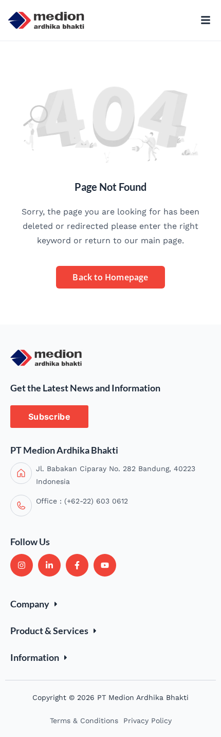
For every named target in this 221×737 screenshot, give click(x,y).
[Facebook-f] (77, 565)
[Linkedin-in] (49, 565)
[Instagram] (21, 565)
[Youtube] (105, 565)
